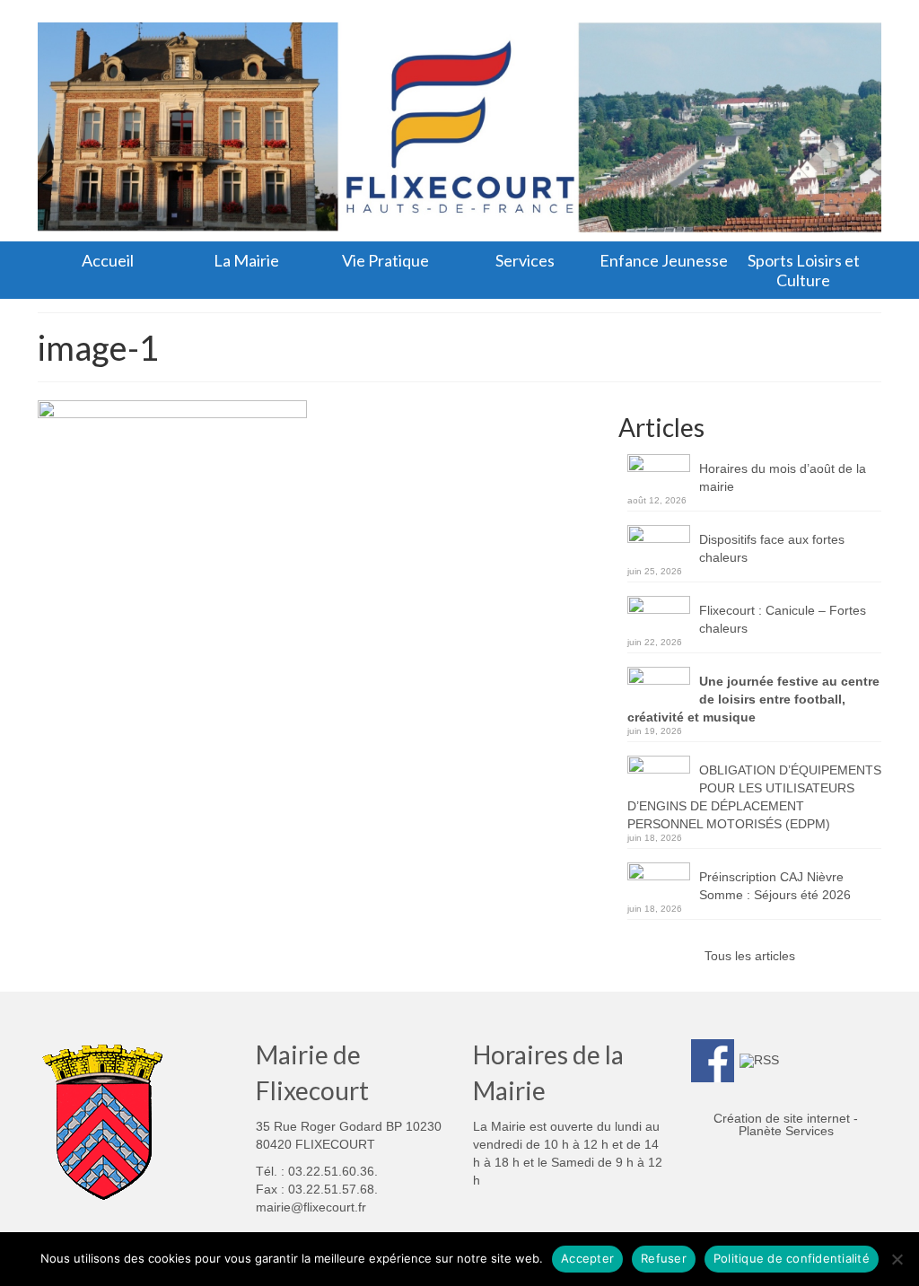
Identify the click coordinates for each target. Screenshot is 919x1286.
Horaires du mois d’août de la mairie (782, 477)
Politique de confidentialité (791, 1258)
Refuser (664, 1258)
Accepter (587, 1258)
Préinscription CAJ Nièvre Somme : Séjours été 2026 (775, 886)
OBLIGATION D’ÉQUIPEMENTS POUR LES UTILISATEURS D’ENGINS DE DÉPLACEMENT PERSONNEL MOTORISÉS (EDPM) (754, 797)
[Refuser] (897, 1259)
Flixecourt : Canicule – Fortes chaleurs (782, 619)
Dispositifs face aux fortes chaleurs (772, 548)
